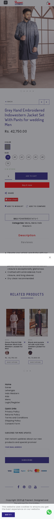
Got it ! (8, 515)
